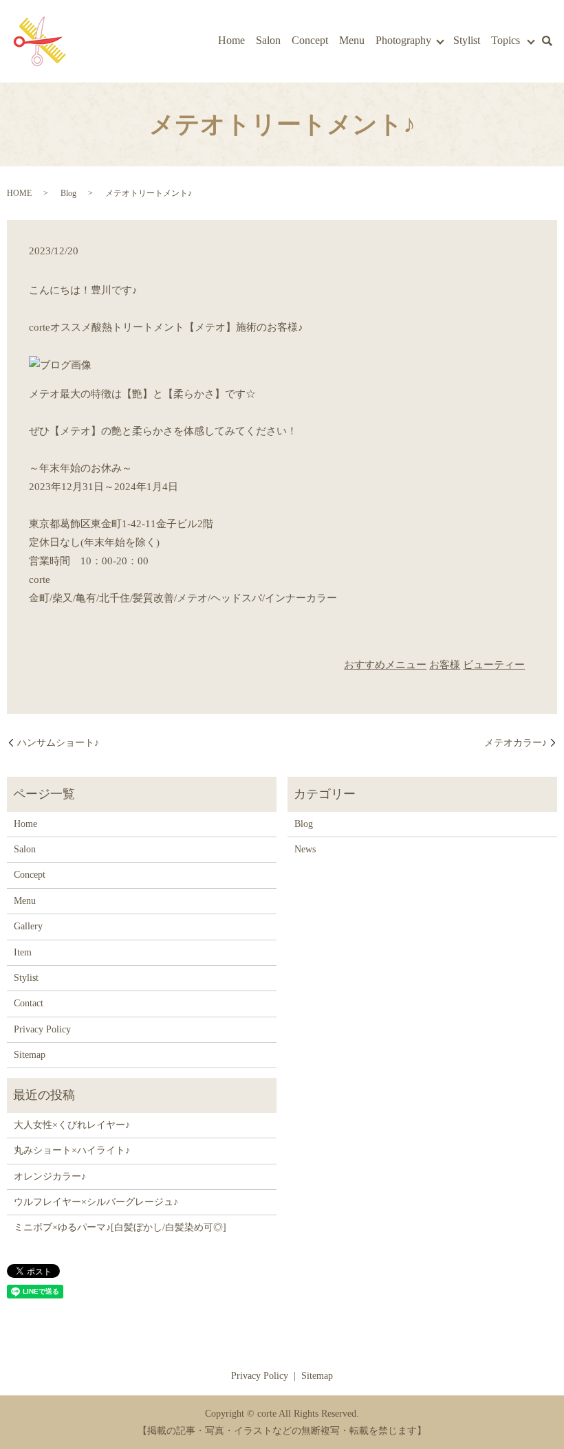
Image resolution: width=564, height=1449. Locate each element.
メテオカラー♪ (515, 743)
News (305, 849)
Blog (68, 193)
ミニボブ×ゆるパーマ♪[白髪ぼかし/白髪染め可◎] (120, 1227)
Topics (505, 40)
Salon (268, 40)
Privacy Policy (42, 1029)
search (546, 41)
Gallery (28, 926)
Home (231, 40)
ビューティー (494, 664)
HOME (19, 193)
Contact (28, 1003)
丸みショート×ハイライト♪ (72, 1150)
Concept (310, 40)
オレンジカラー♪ (50, 1176)
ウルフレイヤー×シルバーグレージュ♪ (96, 1202)
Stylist (466, 40)
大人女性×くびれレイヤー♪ (72, 1125)
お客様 (444, 664)
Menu (352, 40)
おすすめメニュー (385, 664)
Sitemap (29, 1055)
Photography (403, 40)
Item (23, 952)
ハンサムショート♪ (58, 743)
